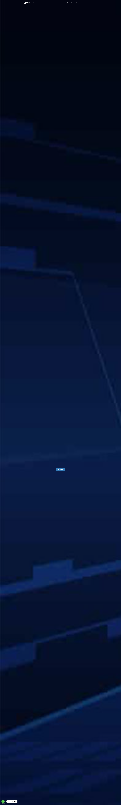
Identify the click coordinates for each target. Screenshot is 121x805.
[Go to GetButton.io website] (3, 803)
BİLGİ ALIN (60, 469)
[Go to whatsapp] (3, 801)
